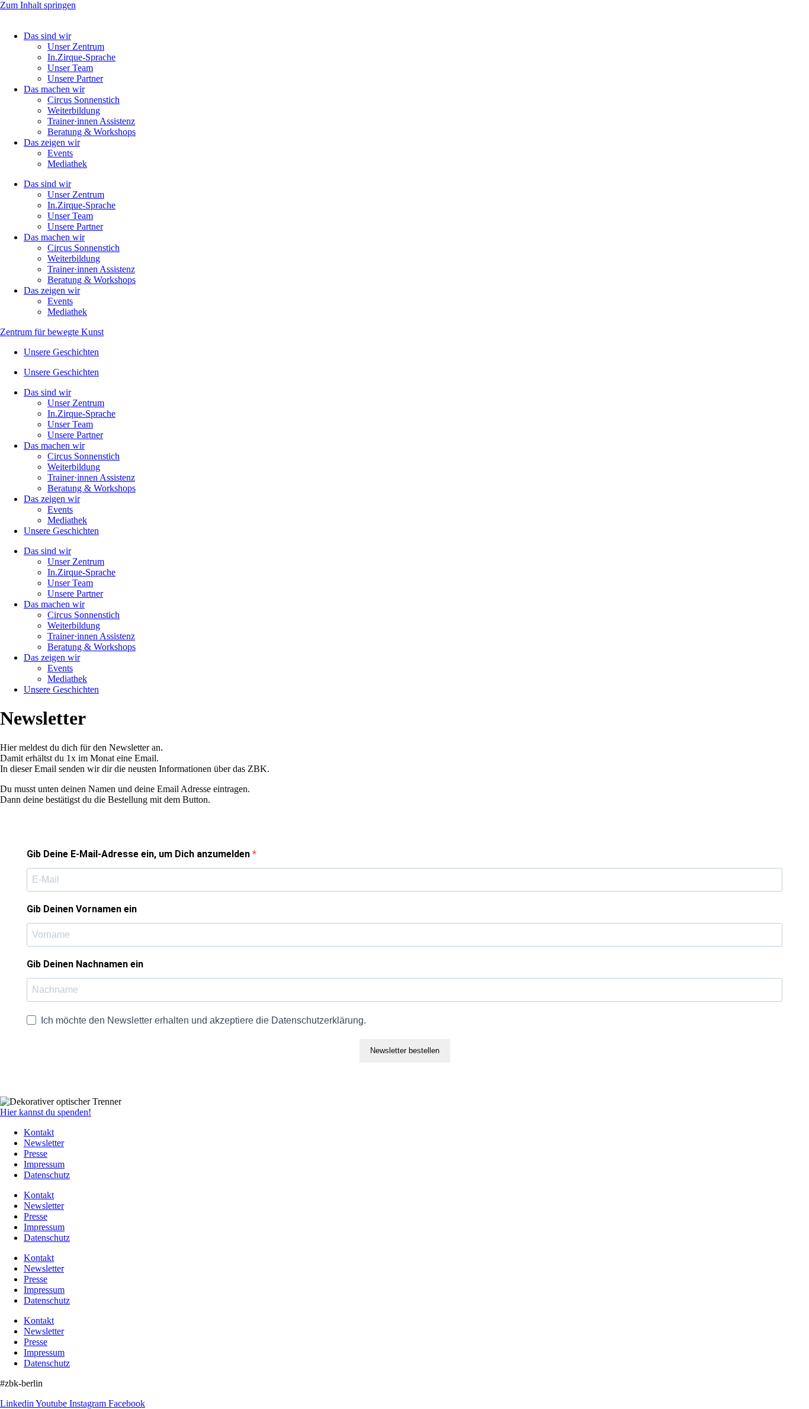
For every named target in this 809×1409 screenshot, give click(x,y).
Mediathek (67, 164)
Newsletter (44, 1143)
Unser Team (70, 68)
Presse (35, 1154)
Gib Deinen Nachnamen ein (85, 964)
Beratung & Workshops (91, 132)
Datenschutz (47, 1175)
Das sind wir (47, 36)
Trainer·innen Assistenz (91, 121)
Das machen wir (54, 89)
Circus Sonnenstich (83, 100)
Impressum (44, 1164)
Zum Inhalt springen (38, 5)
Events (60, 153)
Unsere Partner (75, 78)
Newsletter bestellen (404, 1050)
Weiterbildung (73, 110)
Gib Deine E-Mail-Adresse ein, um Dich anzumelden (139, 854)
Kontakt (39, 1132)
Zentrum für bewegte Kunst (52, 332)
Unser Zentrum (75, 46)
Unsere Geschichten (61, 352)
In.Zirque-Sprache (81, 57)
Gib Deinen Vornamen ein (82, 909)
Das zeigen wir (52, 142)
